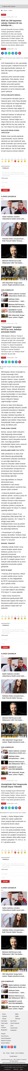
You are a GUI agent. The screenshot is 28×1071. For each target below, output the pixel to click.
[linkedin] (16, 53)
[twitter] (6, 53)
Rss (4, 1053)
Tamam (21, 1069)
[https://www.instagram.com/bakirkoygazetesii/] (8, 1047)
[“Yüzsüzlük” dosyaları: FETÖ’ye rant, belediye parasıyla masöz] (14, 367)
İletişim (12, 1053)
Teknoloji (17, 1018)
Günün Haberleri (14, 1023)
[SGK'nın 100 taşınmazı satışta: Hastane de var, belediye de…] (14, 58)
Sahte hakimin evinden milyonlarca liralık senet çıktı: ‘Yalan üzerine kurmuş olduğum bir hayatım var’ (13, 218)
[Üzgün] (25, 158)
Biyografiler (4, 1030)
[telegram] (12, 53)
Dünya (4, 1014)
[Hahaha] (18, 158)
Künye (8, 1053)
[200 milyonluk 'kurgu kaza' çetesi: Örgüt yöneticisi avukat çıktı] (14, 273)
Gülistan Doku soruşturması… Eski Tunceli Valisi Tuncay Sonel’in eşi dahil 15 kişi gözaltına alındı (13, 240)
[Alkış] (5, 158)
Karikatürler (13, 1030)
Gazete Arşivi (13, 1028)
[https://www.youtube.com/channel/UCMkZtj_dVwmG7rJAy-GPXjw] (12, 1047)
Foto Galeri (4, 1021)
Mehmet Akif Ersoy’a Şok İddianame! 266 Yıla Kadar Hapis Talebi (12, 262)
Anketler (3, 1033)
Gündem (10, 10)
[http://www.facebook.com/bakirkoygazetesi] (2, 1047)
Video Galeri (4, 1023)
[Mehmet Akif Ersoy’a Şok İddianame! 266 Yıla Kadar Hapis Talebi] (14, 251)
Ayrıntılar (16, 1069)
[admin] (15, 1047)
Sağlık (17, 1016)
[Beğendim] (2, 158)
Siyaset (4, 1018)
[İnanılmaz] (21, 158)
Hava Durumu (5, 1036)
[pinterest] (19, 53)
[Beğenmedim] (12, 158)
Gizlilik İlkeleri (13, 1056)
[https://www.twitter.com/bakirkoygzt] (5, 1047)
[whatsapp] (9, 53)
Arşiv (11, 1025)
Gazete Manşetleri (6, 1038)
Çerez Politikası (19, 1053)
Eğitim (17, 1014)
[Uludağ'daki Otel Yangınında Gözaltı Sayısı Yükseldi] (13, 812)
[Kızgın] (15, 158)
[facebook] (2, 53)
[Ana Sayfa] (1, 10)
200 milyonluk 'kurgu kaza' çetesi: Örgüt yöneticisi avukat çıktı (13, 284)
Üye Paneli (13, 1021)
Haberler (5, 10)
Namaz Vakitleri (5, 1043)
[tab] (5, 168)
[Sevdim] (9, 158)
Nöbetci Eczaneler (6, 1040)
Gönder (5, 190)
